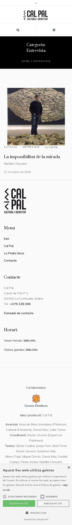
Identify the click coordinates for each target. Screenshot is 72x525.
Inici (6, 238)
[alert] (36, 494)
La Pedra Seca (14, 253)
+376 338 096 (20, 304)
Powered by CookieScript (36, 519)
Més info (29, 340)
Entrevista (31, 147)
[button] (22, 496)
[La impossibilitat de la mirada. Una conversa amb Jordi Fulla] (36, 116)
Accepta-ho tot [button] (19, 503)
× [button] (68, 467)
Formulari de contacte (18, 313)
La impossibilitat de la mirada (32, 156)
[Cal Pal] (36, 15)
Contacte (10, 260)
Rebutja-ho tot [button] (53, 503)
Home (26, 61)
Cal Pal (53, 147)
